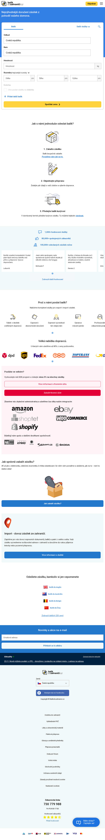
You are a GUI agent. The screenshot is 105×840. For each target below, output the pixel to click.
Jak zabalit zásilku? (52, 503)
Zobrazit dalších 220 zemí (52, 615)
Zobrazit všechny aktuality (91, 656)
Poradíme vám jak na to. (52, 157)
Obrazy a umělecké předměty (52, 741)
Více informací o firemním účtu (52, 384)
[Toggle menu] (102, 3)
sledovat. (80, 216)
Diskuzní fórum (52, 754)
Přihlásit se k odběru (52, 646)
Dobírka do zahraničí (52, 715)
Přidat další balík (13, 96)
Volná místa (52, 760)
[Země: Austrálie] (45, 594)
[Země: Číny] (46, 607)
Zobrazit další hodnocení (52, 279)
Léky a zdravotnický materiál (52, 728)
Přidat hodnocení (52, 821)
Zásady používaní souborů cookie (52, 779)
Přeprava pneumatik (52, 747)
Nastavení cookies (52, 786)
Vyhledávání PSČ (52, 721)
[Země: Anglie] (46, 587)
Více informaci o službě (52, 555)
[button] (46, 683)
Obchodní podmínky (52, 767)
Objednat (91, 4)
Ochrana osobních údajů (53, 773)
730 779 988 (52, 804)
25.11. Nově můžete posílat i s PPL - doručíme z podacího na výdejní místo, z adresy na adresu (44, 661)
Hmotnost (8, 60)
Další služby (82, 26)
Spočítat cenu (51, 104)
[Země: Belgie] (46, 600)
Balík (13, 26)
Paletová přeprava (52, 734)
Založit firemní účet (52, 393)
